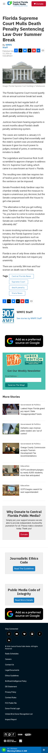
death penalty (18, 287)
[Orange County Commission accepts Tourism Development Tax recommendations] (11, 448)
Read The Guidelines (24, 568)
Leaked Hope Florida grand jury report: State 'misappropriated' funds (32, 411)
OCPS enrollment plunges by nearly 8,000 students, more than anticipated (32, 473)
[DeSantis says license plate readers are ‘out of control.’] (11, 428)
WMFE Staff (7, 46)
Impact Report (11, 719)
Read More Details (24, 600)
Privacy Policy (10, 692)
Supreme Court (18, 282)
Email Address (11, 376)
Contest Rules (10, 698)
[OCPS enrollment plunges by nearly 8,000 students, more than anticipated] (11, 470)
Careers (8, 659)
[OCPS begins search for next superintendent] (11, 490)
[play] (4, 750)
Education (24, 466)
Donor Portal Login (12, 709)
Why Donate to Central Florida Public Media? (24, 514)
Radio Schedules (12, 654)
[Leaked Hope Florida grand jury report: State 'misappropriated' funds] (11, 409)
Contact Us (9, 665)
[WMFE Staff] (8, 316)
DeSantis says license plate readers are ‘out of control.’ (31, 431)
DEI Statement (11, 687)
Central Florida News (21, 276)
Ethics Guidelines (12, 676)
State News (17, 293)
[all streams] (44, 750)
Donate (39, 4)
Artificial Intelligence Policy (15, 681)
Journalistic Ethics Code (24, 560)
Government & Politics (30, 405)
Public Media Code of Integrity (24, 592)
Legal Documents (12, 670)
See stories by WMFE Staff (29, 318)
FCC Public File (11, 703)
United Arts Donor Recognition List (19, 714)
